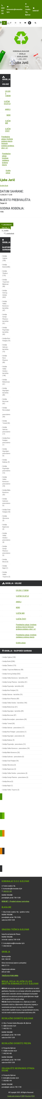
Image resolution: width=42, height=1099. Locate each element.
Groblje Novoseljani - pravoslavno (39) (6, 412)
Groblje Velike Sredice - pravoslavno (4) (6, 537)
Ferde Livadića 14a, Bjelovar (27, 11)
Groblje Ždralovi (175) (5, 273)
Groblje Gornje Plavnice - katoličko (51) (5, 319)
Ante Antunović (7, 224)
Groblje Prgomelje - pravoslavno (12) (6, 469)
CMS (22, 1096)
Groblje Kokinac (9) (6, 461)
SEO (33, 1096)
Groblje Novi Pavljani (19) (6, 340)
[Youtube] (25, 23)
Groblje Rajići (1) (5, 567)
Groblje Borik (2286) (6, 266)
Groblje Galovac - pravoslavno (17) (6, 430)
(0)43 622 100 (2, 10)
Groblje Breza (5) (5, 561)
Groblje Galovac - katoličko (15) (5, 348)
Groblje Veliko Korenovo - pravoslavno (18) (6, 481)
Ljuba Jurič (7, 180)
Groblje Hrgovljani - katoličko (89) (6, 391)
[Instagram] (15, 23)
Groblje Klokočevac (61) (6, 382)
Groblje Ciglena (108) (4, 258)
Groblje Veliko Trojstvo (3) (6, 574)
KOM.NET (36, 11)
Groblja (22, 54)
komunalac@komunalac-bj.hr (15, 11)
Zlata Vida (5, 227)
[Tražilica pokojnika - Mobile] (29, 22)
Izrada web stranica (14, 1096)
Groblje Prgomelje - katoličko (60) (6, 331)
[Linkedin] (20, 23)
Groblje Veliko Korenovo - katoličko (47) (5, 306)
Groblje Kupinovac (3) (5, 527)
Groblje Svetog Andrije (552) (4, 294)
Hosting (28, 1096)
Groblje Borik (22, 56)
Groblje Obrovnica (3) (5, 518)
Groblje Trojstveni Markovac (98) (5, 283)
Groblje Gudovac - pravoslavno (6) (6, 502)
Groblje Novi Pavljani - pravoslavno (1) (6, 441)
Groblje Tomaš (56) (6, 422)
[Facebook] (11, 23)
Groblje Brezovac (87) (5, 401)
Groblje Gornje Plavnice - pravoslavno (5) (6, 550)
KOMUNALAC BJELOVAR (21, 51)
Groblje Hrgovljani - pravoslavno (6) (6, 452)
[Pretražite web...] (35, 23)
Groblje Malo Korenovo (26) (6, 492)
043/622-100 (7, 891)
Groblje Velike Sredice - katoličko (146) (5, 371)
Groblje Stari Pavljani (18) (6, 511)
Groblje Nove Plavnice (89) (5, 359)
